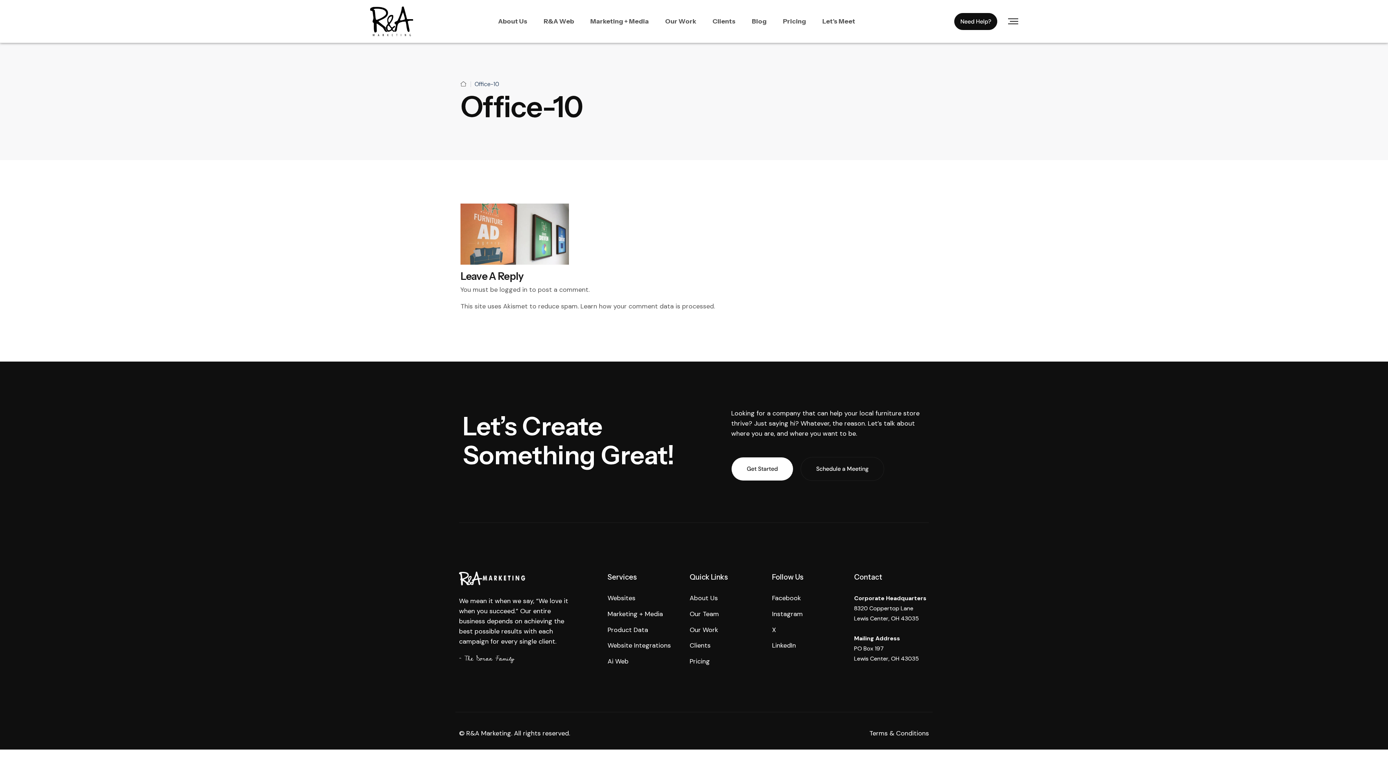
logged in (513, 289)
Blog (759, 21)
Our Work (680, 21)
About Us (512, 21)
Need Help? (975, 21)
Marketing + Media (619, 21)
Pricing (794, 21)
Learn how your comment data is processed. (648, 306)
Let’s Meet (838, 21)
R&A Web (559, 21)
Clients (724, 21)
